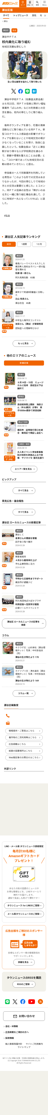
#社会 (7, 215)
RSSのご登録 (23, 984)
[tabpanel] (24, 67)
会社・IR (30, 5)
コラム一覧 (23, 693)
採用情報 (9, 1038)
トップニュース (20, 15)
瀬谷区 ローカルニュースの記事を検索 (23, 623)
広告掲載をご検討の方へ (17, 1032)
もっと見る (23, 343)
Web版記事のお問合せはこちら (24, 757)
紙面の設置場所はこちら (20, 751)
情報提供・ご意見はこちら (21, 731)
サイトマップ (24, 1047)
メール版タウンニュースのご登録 (23, 914)
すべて (6, 15)
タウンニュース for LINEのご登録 (23, 905)
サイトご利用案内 (34, 1044)
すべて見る (23, 490)
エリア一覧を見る (23, 469)
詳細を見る (23, 962)
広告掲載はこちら (17, 744)
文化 (34, 15)
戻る (6, 21)
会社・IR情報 (11, 1026)
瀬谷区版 (7, 10)
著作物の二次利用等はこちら (23, 737)
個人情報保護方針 (13, 1044)
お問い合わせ (27, 1016)
